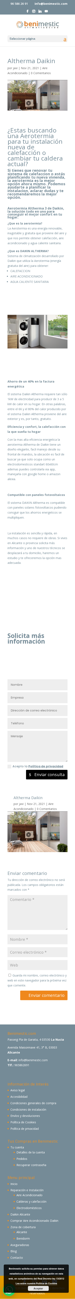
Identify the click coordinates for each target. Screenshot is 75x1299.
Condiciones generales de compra (33, 1103)
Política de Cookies (23, 1122)
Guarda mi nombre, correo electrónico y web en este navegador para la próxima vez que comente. (37, 980)
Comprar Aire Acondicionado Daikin (34, 1221)
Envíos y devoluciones (25, 1116)
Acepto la (37, 766)
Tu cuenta (17, 1147)
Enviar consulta (49, 774)
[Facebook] (27, 12)
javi (15, 68)
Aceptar (38, 1288)
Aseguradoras (19, 1245)
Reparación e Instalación (27, 1190)
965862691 (21, 1065)
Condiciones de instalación (28, 1109)
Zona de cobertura (23, 1227)
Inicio (14, 1184)
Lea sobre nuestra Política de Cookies (36, 1283)
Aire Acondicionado (29, 1195)
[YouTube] (46, 12)
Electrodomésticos (29, 1208)
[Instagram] (33, 12)
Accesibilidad (19, 1097)
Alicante (21, 1232)
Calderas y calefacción (31, 1201)
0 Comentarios (41, 73)
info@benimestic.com (33, 1060)
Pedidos (21, 1159)
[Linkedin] (40, 12)
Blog (13, 1251)
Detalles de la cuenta (30, 1152)
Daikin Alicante (20, 1214)
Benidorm (23, 1238)
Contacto (16, 1258)
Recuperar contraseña (31, 1165)
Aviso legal (17, 1090)
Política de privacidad (45, 766)
